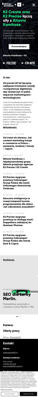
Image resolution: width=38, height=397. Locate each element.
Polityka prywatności (6, 390)
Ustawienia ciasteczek (9, 394)
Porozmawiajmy (19, 47)
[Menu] (33, 4)
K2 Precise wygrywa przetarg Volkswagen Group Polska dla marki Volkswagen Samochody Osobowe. (17, 183)
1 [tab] (17, 316)
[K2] (13, 5)
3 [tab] (20, 316)
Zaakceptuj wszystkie (28, 394)
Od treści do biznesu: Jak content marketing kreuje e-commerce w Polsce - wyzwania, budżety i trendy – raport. (18, 143)
